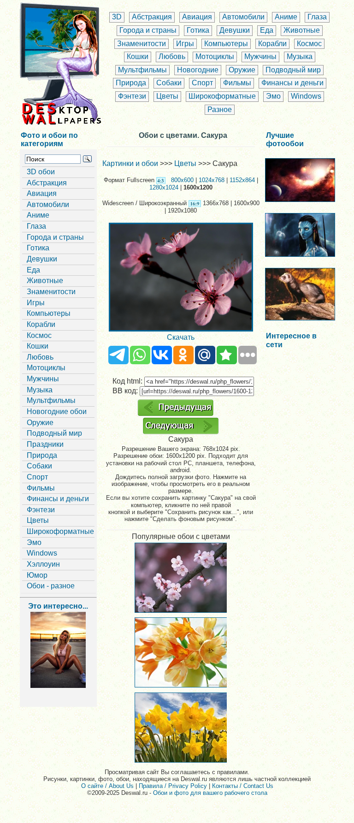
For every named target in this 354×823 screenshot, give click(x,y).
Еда (266, 30)
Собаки (169, 83)
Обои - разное (51, 586)
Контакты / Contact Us (242, 785)
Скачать (181, 337)
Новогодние (197, 70)
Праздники (45, 444)
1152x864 (242, 180)
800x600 (182, 180)
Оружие (242, 70)
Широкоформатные (222, 96)
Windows (306, 96)
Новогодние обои (57, 411)
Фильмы (237, 83)
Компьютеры (226, 43)
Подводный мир (293, 70)
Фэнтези (132, 96)
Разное (219, 109)
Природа (131, 83)
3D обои (41, 172)
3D (117, 17)
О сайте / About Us (107, 785)
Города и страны (148, 30)
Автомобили (243, 17)
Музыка (300, 56)
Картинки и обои (130, 163)
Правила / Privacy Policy (173, 785)
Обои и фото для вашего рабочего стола (210, 792)
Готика (198, 30)
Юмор (37, 575)
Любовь (172, 56)
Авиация (197, 17)
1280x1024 (163, 187)
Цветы (167, 96)
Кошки (137, 56)
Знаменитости (141, 43)
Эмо (273, 96)
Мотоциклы (214, 56)
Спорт (202, 83)
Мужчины (260, 56)
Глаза (317, 17)
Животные (301, 30)
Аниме (286, 17)
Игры (185, 43)
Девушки (234, 30)
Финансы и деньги (292, 83)
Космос (309, 43)
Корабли (272, 43)
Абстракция (152, 17)
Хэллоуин (43, 564)
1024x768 (211, 180)
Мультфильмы (142, 70)
